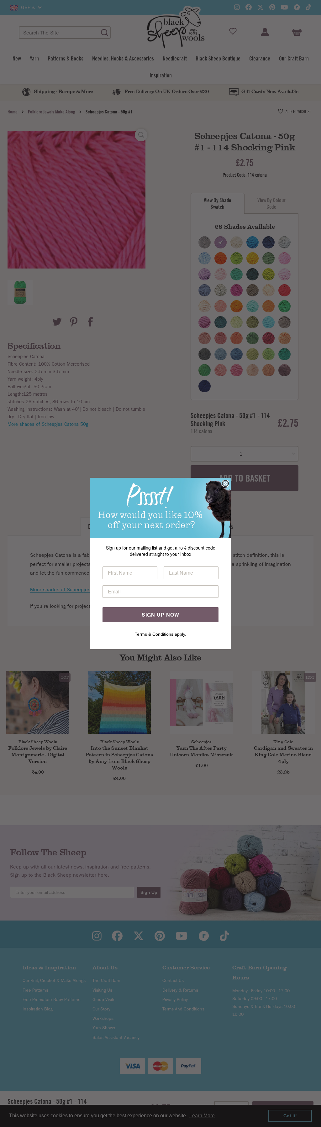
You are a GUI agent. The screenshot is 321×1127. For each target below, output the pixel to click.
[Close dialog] (225, 483)
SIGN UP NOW (160, 614)
